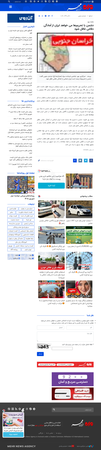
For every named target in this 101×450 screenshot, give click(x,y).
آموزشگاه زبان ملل (21, 242)
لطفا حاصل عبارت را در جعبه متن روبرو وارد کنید (78, 344)
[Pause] (68, 186)
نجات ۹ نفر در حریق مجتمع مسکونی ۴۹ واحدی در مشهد (20, 138)
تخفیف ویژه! (13, 434)
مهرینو (10, 246)
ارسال (40, 354)
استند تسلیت (15, 220)
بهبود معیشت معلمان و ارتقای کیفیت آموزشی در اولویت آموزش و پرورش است (20, 92)
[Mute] (71, 186)
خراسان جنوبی (82, 16)
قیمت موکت (13, 216)
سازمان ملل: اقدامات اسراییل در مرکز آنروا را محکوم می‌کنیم (20, 77)
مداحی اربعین (28, 223)
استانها (90, 16)
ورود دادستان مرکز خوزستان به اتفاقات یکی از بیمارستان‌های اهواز (20, 145)
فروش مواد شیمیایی (26, 231)
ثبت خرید (51, 185)
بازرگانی (41, 433)
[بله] (30, 409)
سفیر (11, 212)
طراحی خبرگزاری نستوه (83, 446)
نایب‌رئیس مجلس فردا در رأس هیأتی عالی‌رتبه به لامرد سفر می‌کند (20, 84)
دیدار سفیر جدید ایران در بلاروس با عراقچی (21, 57)
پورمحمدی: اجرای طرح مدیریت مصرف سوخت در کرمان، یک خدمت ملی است (20, 50)
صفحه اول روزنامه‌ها (25, 173)
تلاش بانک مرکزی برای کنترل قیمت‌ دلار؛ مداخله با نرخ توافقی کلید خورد (20, 158)
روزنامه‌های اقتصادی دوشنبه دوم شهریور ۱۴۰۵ (21, 197)
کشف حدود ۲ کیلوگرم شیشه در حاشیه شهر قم (20, 70)
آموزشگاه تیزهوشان (14, 234)
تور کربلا (28, 220)
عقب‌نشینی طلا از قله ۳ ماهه (23, 119)
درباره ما (58, 433)
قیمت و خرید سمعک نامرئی (24, 246)
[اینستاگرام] (26, 409)
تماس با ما (49, 433)
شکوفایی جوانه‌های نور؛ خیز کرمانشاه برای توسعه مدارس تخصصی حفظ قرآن (20, 131)
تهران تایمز (28, 249)
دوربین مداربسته (14, 223)
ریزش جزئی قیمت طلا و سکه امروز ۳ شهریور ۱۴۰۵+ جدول (20, 113)
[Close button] (23, 410)
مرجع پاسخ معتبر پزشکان (21, 227)
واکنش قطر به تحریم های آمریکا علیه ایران (20, 151)
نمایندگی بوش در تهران (15, 238)
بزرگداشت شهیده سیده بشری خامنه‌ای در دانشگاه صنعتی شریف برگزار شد (20, 106)
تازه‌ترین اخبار (28, 26)
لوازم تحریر (12, 208)
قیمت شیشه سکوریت (25, 212)
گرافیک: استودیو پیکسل (65, 446)
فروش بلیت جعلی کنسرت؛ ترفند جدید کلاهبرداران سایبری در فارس (20, 63)
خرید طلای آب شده (27, 216)
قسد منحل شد (27, 44)
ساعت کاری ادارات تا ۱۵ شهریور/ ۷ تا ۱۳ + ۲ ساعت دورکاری (20, 165)
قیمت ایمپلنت (12, 231)
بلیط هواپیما (29, 238)
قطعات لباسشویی (28, 234)
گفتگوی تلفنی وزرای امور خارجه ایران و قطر (20, 31)
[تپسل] (39, 171)
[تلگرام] (34, 409)
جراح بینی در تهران (26, 208)
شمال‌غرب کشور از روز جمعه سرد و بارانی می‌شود (21, 124)
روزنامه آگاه (14, 249)
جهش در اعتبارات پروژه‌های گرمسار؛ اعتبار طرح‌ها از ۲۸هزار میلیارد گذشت (20, 38)
